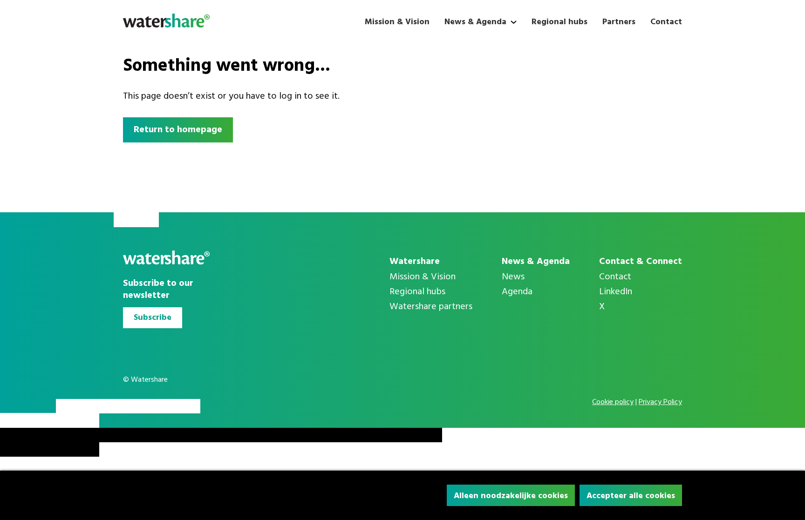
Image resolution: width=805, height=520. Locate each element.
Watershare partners (430, 306)
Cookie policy (613, 402)
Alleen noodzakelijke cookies (511, 496)
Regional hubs (559, 22)
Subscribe (152, 317)
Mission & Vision (397, 22)
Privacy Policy (660, 402)
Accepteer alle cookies (631, 496)
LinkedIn (615, 291)
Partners (618, 22)
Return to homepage (178, 129)
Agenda (517, 291)
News (513, 277)
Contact (666, 22)
